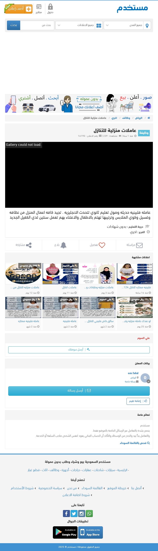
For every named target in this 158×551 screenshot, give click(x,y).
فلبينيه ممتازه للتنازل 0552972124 (136, 287)
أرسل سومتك (76, 349)
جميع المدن (136, 25)
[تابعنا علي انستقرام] (81, 513)
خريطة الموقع (116, 488)
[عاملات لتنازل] (60, 273)
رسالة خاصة (130, 382)
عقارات (86, 470)
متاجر (39, 12)
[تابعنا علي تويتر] (74, 513)
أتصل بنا (136, 488)
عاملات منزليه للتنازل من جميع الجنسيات (24, 287)
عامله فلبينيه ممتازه (28, 321)
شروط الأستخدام (22, 488)
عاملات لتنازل (69, 287)
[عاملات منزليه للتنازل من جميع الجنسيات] (23, 273)
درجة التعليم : (135, 227)
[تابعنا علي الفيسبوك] (66, 513)
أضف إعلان (15, 9)
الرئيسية (122, 470)
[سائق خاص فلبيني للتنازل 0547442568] (98, 307)
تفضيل (94, 245)
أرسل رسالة (75, 391)
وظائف (54, 470)
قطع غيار (34, 470)
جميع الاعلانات (86, 25)
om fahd (133, 373)
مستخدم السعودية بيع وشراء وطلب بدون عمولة (132, 8)
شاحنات (99, 470)
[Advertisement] (79, 63)
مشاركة (21, 245)
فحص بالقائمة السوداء (133, 443)
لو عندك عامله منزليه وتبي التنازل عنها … (136, 321)
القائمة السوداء (92, 488)
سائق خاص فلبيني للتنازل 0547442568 (99, 321)
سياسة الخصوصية (50, 488)
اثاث (45, 470)
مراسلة (131, 245)
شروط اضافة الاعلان (76, 495)
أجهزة (65, 470)
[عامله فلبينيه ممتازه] (23, 307)
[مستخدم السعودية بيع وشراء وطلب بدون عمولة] (148, 118)
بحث (13, 25)
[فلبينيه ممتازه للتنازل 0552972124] (135, 273)
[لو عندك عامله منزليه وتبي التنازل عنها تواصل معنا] (135, 307)
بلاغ (57, 245)
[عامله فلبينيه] (60, 307)
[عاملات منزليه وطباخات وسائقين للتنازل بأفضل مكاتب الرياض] (98, 273)
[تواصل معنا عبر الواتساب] (89, 513)
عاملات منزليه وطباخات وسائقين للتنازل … (99, 287)
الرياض (133, 378)
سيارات (110, 470)
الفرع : (141, 232)
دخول (50, 12)
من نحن (72, 488)
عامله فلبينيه (70, 321)
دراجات (75, 470)
